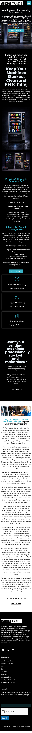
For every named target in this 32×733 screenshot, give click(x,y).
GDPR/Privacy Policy (8, 682)
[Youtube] (13, 649)
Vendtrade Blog (6, 677)
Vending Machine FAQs (8, 680)
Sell (2, 666)
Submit (4, 718)
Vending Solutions (7, 664)
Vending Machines (7, 661)
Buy (2, 669)
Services (4, 672)
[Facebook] (3, 649)
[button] (29, 3)
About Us (4, 674)
